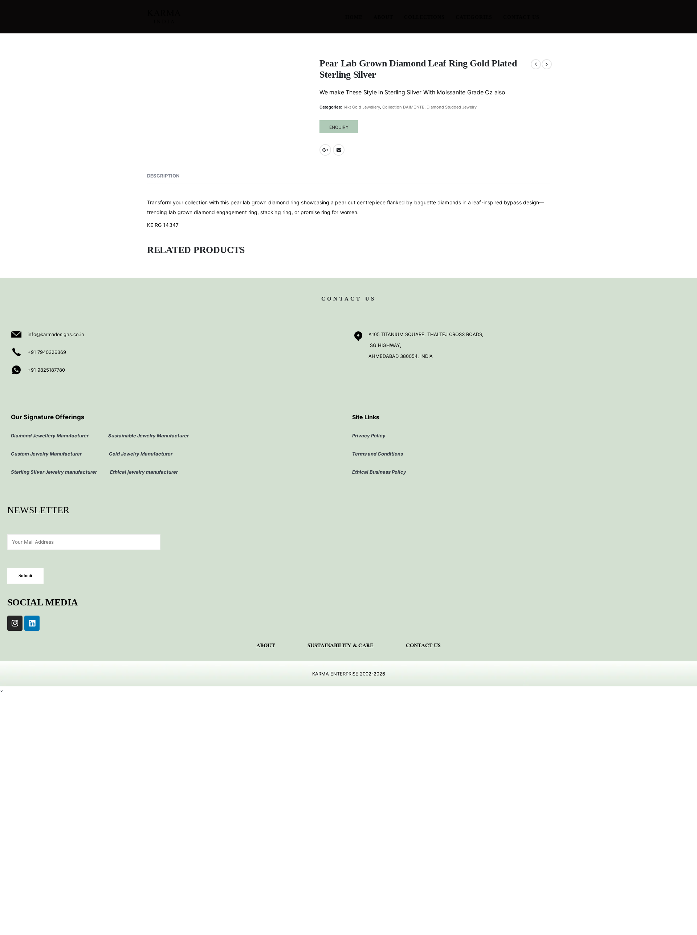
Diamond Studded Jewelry (452, 107)
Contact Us (521, 17)
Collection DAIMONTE (403, 107)
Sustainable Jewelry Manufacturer (148, 435)
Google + (325, 150)
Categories (474, 17)
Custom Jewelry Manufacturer (46, 454)
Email (339, 150)
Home (354, 17)
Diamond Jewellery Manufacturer (50, 435)
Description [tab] (163, 176)
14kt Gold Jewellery (361, 107)
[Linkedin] (32, 623)
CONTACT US (348, 299)
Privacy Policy (369, 435)
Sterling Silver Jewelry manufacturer (55, 472)
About (383, 17)
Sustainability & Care (340, 646)
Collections (424, 17)
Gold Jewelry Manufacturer (141, 454)
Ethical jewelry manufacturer (144, 472)
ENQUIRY (338, 127)
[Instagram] (15, 623)
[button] (1, 691)
